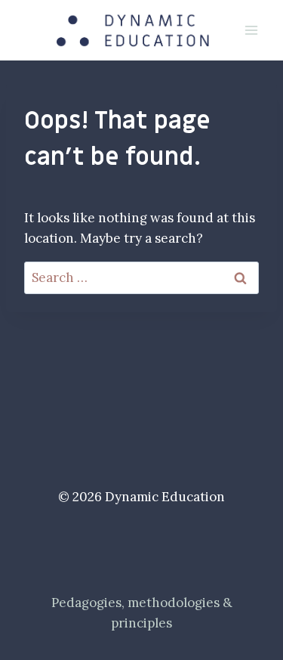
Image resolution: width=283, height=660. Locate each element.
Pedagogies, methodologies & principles (141, 612)
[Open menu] (251, 30)
